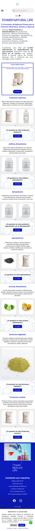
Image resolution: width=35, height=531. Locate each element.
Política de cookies (23, 528)
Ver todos (17, 136)
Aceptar (22, 525)
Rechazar (13, 525)
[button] (2, 10)
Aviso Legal (17, 506)
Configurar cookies (12, 528)
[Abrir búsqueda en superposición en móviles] (23, 11)
